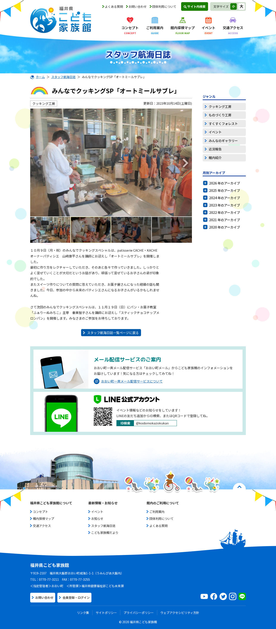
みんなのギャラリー (223, 140)
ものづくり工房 (220, 115)
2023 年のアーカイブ (224, 205)
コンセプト (40, 511)
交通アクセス (42, 525)
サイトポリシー (106, 612)
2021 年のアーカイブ (224, 220)
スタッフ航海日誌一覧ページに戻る (113, 332)
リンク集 (83, 612)
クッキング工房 (220, 106)
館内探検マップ (43, 518)
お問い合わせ (138, 6)
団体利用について (164, 6)
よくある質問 (114, 6)
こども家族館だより (104, 532)
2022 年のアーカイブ (224, 212)
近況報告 (215, 149)
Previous (37, 163)
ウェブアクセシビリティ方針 (179, 612)
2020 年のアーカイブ (224, 227)
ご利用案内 (157, 511)
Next (185, 163)
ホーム (40, 77)
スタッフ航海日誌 (63, 77)
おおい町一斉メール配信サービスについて (128, 381)
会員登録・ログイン (76, 597)
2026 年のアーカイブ (224, 183)
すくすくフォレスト (223, 123)
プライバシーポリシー (139, 612)
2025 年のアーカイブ (224, 190)
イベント (215, 132)
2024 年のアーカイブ (224, 197)
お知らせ (97, 518)
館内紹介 (215, 157)
